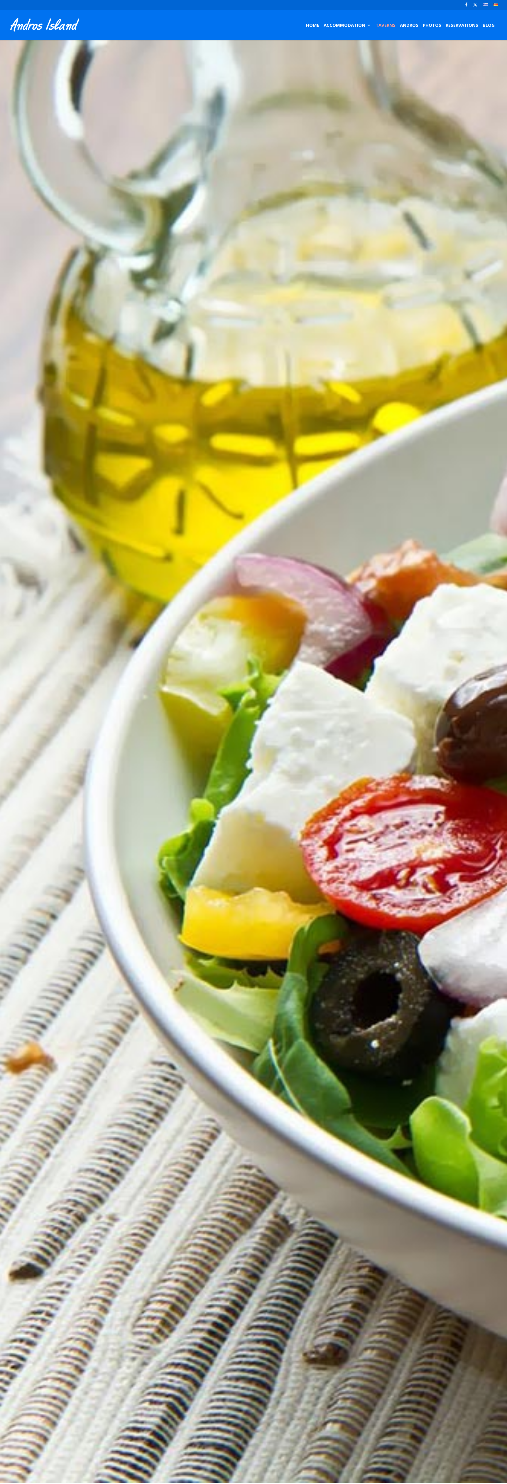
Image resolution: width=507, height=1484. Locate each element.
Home (312, 25)
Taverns (386, 25)
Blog (489, 25)
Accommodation (344, 25)
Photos (432, 25)
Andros (409, 25)
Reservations (462, 25)
